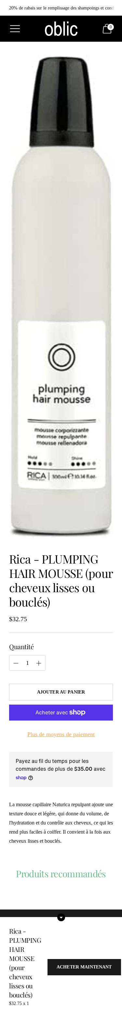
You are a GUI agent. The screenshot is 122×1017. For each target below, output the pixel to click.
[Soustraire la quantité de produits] (38, 663)
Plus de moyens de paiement (61, 734)
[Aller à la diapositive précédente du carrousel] (9, 900)
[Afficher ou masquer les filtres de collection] (61, 917)
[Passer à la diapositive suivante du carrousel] (113, 900)
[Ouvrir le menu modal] (15, 29)
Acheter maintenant (84, 967)
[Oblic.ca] (61, 28)
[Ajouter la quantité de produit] (15, 663)
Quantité (21, 646)
